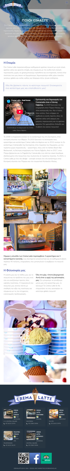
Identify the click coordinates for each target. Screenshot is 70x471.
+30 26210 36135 (10, 445)
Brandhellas (51, 468)
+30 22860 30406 (32, 423)
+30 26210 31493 (10, 423)
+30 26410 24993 (55, 423)
